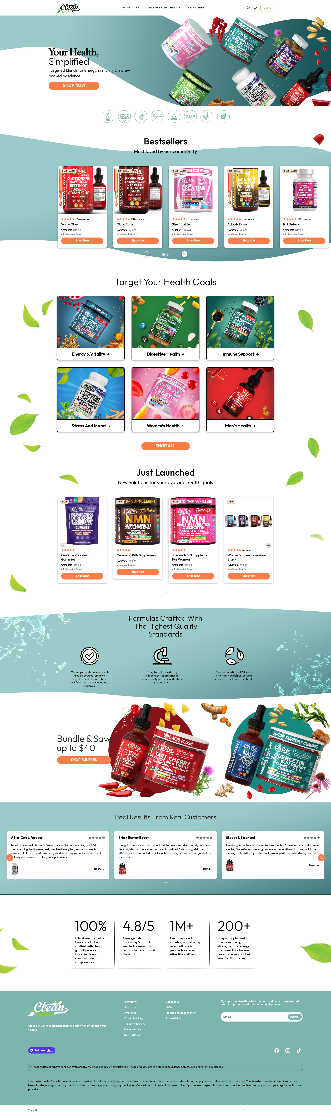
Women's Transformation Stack (247, 557)
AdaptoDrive (237, 224)
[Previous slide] (146, 254)
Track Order (195, 7)
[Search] (248, 7)
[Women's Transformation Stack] (248, 521)
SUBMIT (294, 1016)
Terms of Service (135, 1024)
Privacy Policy (133, 1029)
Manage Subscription (164, 7)
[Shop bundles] (165, 750)
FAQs (169, 1007)
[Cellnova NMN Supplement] (137, 521)
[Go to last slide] (9, 857)
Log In (267, 7)
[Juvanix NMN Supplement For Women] (193, 521)
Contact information (260, 1109)
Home (126, 7)
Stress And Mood (88, 425)
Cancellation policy (290, 1109)
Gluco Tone (125, 224)
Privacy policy (208, 1109)
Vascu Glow (69, 224)
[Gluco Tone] (137, 190)
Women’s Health (163, 425)
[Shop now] (165, 65)
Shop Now (82, 240)
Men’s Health (238, 425)
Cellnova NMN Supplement (137, 555)
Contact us (172, 1001)
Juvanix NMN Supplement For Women (191, 557)
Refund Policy (133, 1035)
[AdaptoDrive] (248, 190)
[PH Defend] (304, 190)
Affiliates (130, 1012)
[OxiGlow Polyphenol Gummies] (82, 521)
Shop (139, 7)
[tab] (164, 255)
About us (130, 1007)
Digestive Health (163, 354)
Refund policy (186, 1109)
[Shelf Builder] (193, 190)
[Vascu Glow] (82, 190)
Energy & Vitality (88, 354)
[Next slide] (184, 254)
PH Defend (291, 224)
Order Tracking (133, 1018)
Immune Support (237, 354)
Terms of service (231, 1109)
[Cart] (255, 8)
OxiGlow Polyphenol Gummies (76, 557)
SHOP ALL (166, 446)
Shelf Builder (181, 224)
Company (130, 1001)
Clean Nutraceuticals (52, 1109)
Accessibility (173, 1018)
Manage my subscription (181, 1012)
